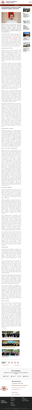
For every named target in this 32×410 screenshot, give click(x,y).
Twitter (14, 376)
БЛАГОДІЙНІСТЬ (24, 399)
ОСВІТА (23, 397)
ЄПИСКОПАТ (13, 400)
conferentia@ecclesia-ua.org (16, 389)
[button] (30, 5)
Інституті (16, 51)
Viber (20, 376)
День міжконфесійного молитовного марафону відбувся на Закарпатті (26, 15)
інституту (16, 43)
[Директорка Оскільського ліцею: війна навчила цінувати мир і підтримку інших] (11, 352)
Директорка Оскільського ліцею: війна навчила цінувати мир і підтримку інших (10, 356)
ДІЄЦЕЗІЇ (12, 402)
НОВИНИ (12, 397)
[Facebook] (4, 376)
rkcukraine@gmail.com (17, 394)
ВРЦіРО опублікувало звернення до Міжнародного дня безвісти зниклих (26, 27)
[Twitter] (11, 376)
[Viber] (18, 376)
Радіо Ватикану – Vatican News (12, 37)
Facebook (7, 376)
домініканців (15, 38)
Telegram (26, 376)
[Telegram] (23, 376)
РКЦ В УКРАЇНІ (13, 399)
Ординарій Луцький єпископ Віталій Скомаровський (19, 385)
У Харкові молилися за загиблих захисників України (26, 39)
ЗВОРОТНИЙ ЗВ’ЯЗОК (25, 400)
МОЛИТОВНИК (13, 405)
